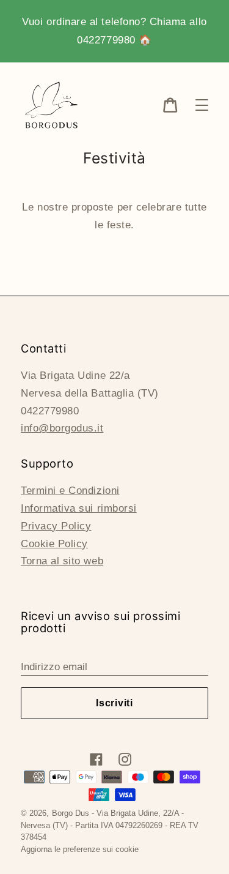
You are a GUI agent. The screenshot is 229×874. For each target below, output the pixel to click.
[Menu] (201, 105)
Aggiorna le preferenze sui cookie (80, 849)
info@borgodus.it (62, 428)
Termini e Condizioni (70, 490)
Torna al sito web (62, 561)
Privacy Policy (56, 526)
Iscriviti (114, 703)
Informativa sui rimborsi (79, 508)
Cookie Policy (54, 544)
